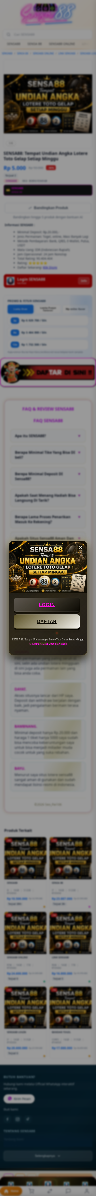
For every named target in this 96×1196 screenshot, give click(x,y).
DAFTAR (47, 621)
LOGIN (47, 604)
